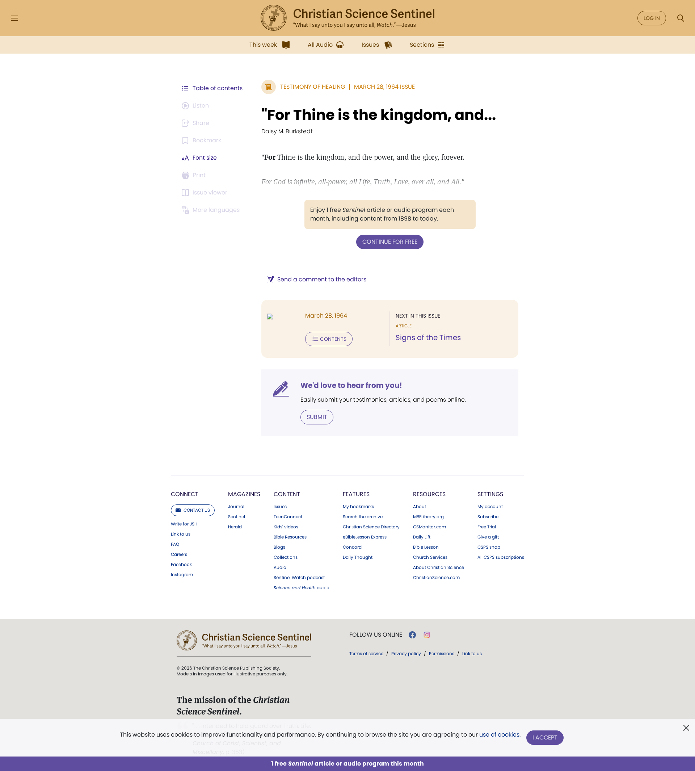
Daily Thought (357, 557)
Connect (184, 494)
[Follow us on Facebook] (412, 634)
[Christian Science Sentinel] (347, 18)
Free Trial (486, 527)
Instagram (182, 575)
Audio (280, 567)
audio (301, 588)
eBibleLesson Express (365, 537)
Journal (236, 506)
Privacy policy (406, 653)
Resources (429, 494)
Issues (280, 506)
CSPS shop (488, 547)
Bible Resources (290, 537)
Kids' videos (286, 527)
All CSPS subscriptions (500, 557)
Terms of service (366, 653)
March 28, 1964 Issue (384, 87)
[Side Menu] (14, 18)
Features (356, 494)
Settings (490, 494)
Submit (317, 417)
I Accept (544, 737)
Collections (286, 557)
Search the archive (363, 517)
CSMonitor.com (429, 527)
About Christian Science (438, 567)
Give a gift (488, 537)
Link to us (180, 534)
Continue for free (389, 242)
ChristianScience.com (436, 577)
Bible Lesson (426, 547)
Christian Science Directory (371, 527)
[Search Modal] (680, 18)
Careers (179, 554)
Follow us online (375, 635)
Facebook (181, 564)
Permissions (441, 653)
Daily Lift (421, 537)
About (419, 506)
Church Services (430, 557)
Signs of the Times (428, 337)
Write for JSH (184, 524)
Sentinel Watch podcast (299, 577)
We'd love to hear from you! (351, 385)
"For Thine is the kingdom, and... (378, 115)
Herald (235, 527)
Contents (333, 339)
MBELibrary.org (428, 517)
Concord (352, 547)
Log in (652, 18)
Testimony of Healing (312, 87)
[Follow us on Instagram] (426, 634)
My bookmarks (358, 506)
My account (490, 506)
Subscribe (487, 517)
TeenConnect (288, 517)
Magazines (244, 494)
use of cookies (499, 734)
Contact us (197, 510)
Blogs (279, 547)
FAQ (175, 544)
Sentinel (236, 517)
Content (287, 494)
